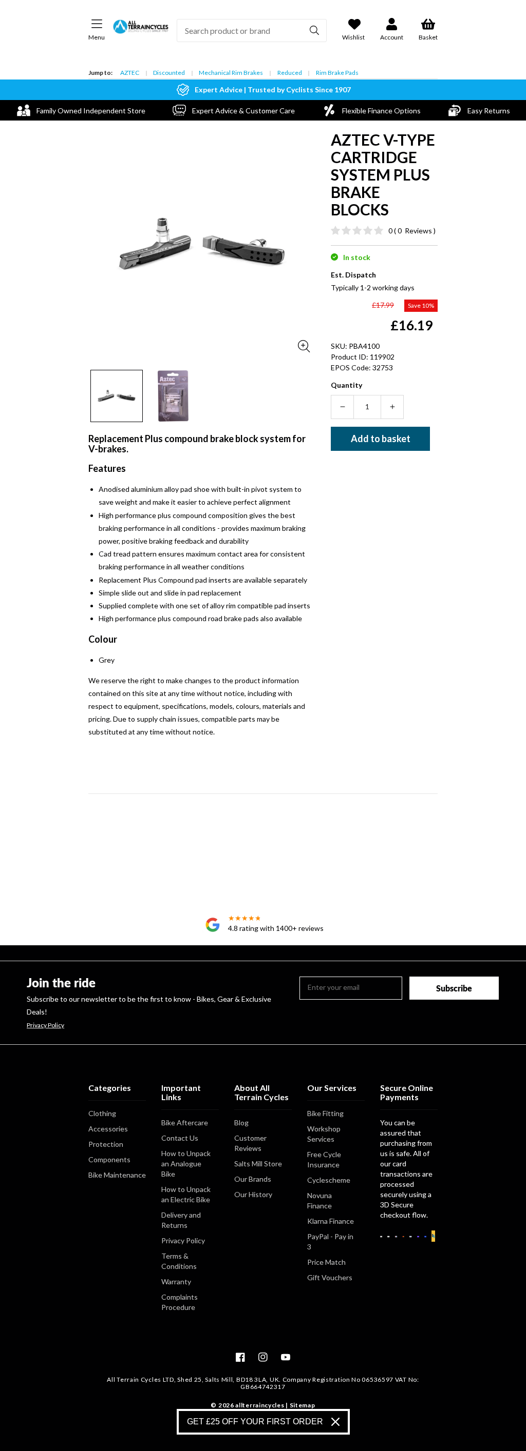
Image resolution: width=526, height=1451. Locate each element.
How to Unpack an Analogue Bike (186, 1163)
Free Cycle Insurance (324, 1159)
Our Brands (252, 1179)
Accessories (108, 1128)
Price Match (326, 1262)
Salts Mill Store (258, 1163)
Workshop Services (324, 1133)
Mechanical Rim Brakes (231, 72)
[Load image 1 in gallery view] (116, 396)
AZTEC (129, 72)
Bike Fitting (325, 1113)
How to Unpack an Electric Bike (186, 1194)
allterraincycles (259, 1405)
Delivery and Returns (181, 1219)
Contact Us (179, 1138)
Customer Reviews (250, 1143)
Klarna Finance (330, 1221)
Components (109, 1159)
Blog (241, 1122)
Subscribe (454, 988)
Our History (253, 1194)
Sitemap (302, 1405)
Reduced (289, 72)
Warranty (176, 1281)
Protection (105, 1144)
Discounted (169, 72)
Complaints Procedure (179, 1302)
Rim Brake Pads (337, 72)
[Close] (335, 1422)
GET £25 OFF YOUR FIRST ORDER (255, 1421)
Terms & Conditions (179, 1260)
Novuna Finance (319, 1200)
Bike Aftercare (184, 1122)
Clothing (102, 1113)
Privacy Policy (45, 1025)
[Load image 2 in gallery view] (173, 396)
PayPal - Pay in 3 (330, 1241)
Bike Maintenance (117, 1174)
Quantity (346, 385)
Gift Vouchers (329, 1277)
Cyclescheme (328, 1180)
